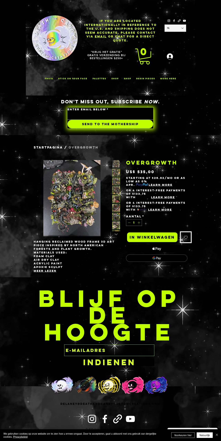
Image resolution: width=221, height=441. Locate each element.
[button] (144, 56)
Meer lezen (45, 270)
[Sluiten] (217, 435)
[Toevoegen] (186, 237)
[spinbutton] (134, 222)
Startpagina (48, 147)
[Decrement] (129, 222)
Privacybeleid (20, 436)
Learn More (160, 184)
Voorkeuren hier (183, 435)
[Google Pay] (156, 258)
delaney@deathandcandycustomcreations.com (110, 404)
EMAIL (101, 36)
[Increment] (139, 222)
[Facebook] (174, 20)
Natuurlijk (205, 435)
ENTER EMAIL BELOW (88, 109)
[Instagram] (169, 20)
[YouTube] (184, 20)
